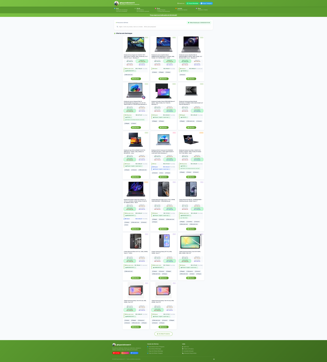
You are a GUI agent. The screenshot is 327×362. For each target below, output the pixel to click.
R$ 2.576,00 (194, 265)
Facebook (135, 353)
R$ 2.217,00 (166, 314)
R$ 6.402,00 (166, 166)
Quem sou (181, 3)
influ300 (184, 117)
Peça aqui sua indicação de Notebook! (163, 15)
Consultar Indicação (189, 351)
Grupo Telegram (207, 3)
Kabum (155, 68)
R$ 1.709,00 (166, 265)
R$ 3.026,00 (166, 115)
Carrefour (190, 221)
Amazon (183, 68)
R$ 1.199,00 (137, 265)
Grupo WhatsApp (193, 3)
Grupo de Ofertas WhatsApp (156, 351)
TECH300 (184, 70)
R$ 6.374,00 (166, 163)
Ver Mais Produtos (164, 334)
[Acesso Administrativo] (214, 359)
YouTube (117, 353)
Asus (154, 163)
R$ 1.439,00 (194, 213)
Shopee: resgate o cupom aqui (162, 117)
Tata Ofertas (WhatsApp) (155, 348)
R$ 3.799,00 (138, 68)
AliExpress (128, 115)
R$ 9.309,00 (138, 213)
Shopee (155, 115)
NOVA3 (128, 117)
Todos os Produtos (189, 348)
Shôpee (155, 213)
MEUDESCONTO (130, 70)
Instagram (125, 353)
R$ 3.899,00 (192, 68)
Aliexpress (184, 163)
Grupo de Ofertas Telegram (156, 353)
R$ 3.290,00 (194, 115)
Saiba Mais (136, 78)
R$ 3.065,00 (139, 163)
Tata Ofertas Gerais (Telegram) (156, 346)
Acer (127, 224)
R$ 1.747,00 (166, 213)
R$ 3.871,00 (139, 115)
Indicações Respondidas (190, 353)
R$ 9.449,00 (138, 218)
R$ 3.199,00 (166, 68)
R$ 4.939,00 (194, 163)
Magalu (162, 72)
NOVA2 (183, 166)
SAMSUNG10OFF (158, 267)
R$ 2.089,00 (138, 314)
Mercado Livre (129, 68)
